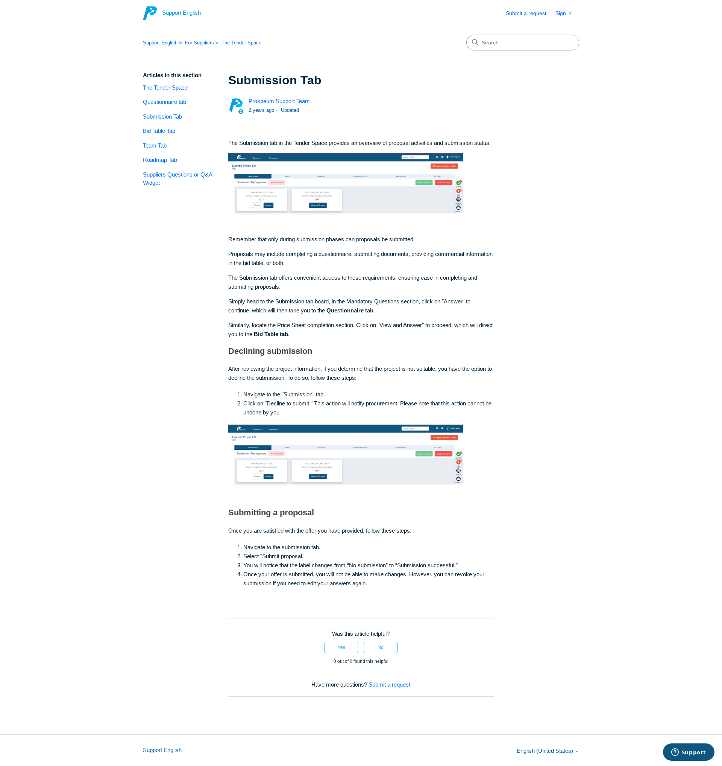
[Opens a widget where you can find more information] (688, 752)
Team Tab (155, 145)
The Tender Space (241, 43)
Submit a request (526, 13)
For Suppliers (199, 43)
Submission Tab (162, 116)
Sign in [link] (563, 13)
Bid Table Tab (159, 131)
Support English (160, 43)
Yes (341, 647)
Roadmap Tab (160, 160)
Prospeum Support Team (279, 101)
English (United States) (546, 751)
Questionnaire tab (164, 102)
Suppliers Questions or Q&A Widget (177, 178)
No (381, 647)
